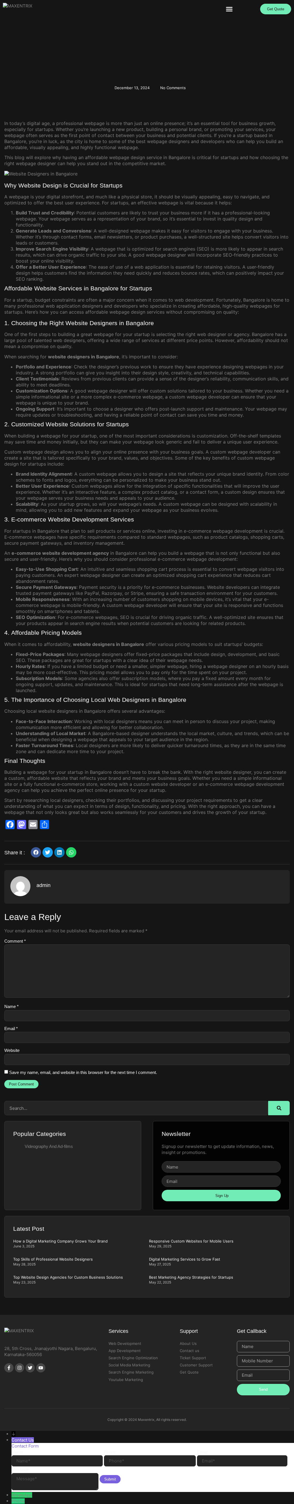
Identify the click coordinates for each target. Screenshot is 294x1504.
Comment (15, 941)
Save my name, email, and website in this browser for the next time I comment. (83, 1072)
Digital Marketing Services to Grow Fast (184, 1259)
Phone (18, 1501)
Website (12, 1050)
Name (11, 1006)
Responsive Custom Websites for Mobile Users (191, 1241)
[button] (229, 8)
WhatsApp (21, 1495)
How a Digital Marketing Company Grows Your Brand (60, 1241)
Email (11, 1028)
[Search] (279, 1108)
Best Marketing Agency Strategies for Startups (191, 1277)
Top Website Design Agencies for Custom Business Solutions (68, 1277)
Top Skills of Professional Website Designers (53, 1259)
